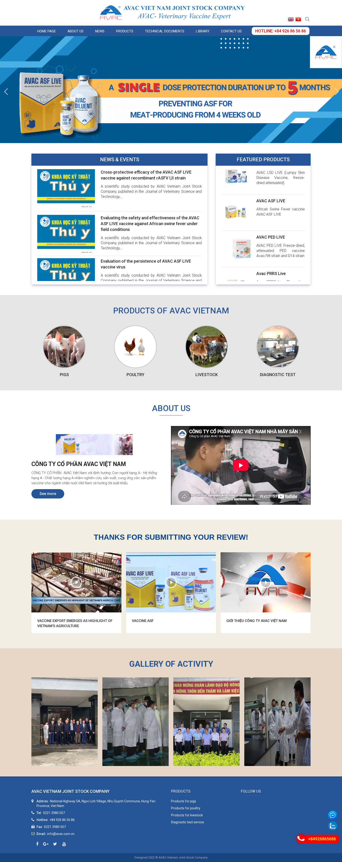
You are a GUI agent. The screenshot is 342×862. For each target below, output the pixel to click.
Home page (46, 31)
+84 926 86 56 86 (62, 820)
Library (202, 31)
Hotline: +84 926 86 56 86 (280, 30)
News (99, 31)
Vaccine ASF (143, 621)
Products (124, 31)
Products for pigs (183, 801)
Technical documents (164, 31)
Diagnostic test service (187, 822)
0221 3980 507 (54, 813)
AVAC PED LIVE (270, 215)
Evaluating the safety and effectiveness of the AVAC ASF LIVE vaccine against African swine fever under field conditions (150, 223)
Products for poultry (185, 808)
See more (48, 493)
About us (75, 31)
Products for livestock (187, 815)
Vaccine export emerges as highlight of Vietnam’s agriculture (74, 623)
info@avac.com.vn (60, 834)
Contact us (231, 31)
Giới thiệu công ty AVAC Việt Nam (256, 621)
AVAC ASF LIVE (270, 179)
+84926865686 (322, 838)
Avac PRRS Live (271, 251)
